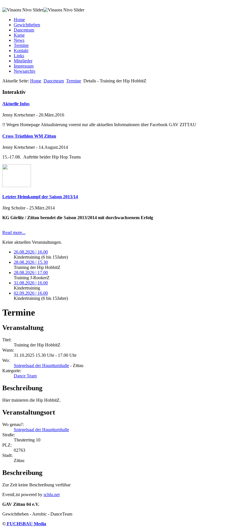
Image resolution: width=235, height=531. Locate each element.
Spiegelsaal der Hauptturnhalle (41, 365)
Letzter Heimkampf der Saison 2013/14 (40, 196)
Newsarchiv (25, 71)
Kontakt (21, 50)
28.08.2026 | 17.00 (31, 272)
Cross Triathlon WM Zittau (29, 136)
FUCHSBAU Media (26, 523)
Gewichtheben (27, 24)
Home (19, 19)
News (19, 40)
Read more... (14, 232)
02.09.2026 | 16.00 (31, 293)
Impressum (24, 66)
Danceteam (24, 29)
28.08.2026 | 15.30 (31, 262)
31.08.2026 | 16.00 (31, 282)
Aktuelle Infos (16, 103)
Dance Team (25, 375)
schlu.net (52, 494)
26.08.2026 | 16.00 (31, 251)
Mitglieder (23, 60)
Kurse (19, 35)
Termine (21, 45)
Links (19, 55)
